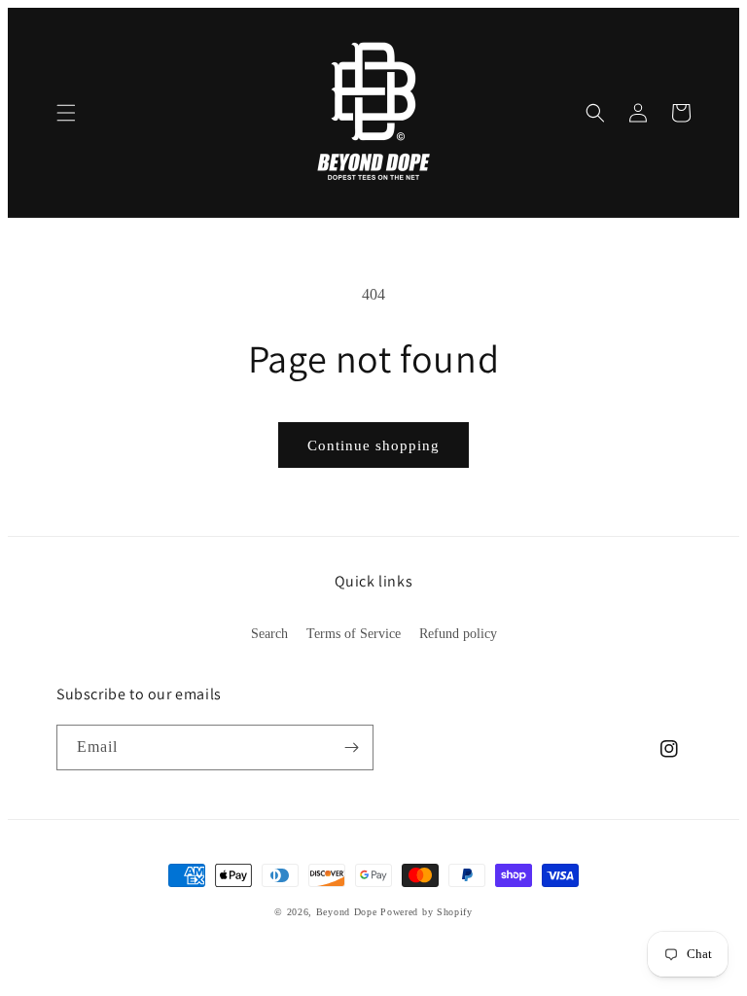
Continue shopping (373, 445)
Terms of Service (353, 633)
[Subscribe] (351, 747)
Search (269, 633)
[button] (66, 112)
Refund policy (458, 633)
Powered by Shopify (426, 912)
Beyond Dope (346, 912)
